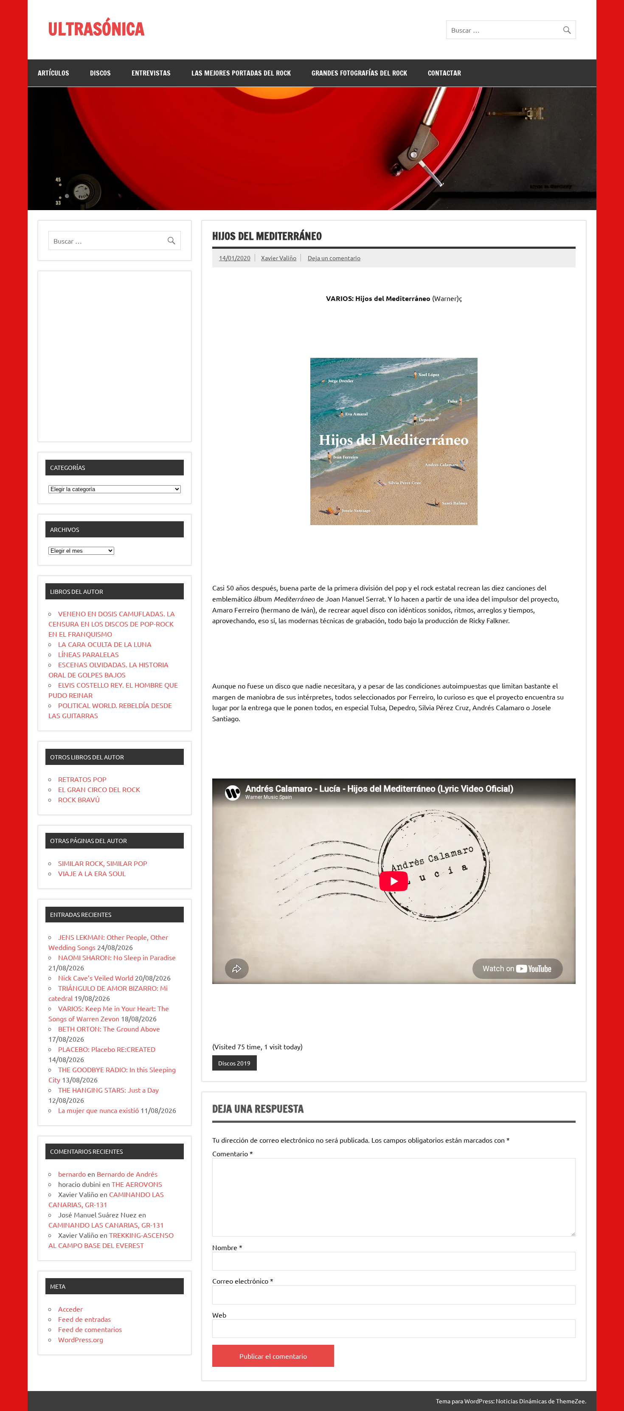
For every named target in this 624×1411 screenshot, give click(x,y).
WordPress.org (80, 1339)
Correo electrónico (242, 1280)
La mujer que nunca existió (98, 1110)
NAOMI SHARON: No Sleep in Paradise (117, 957)
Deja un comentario (334, 257)
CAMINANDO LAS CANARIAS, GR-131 (106, 1224)
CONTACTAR (444, 73)
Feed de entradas (84, 1319)
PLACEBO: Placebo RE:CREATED (106, 1049)
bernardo (72, 1173)
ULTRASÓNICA (96, 29)
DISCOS (100, 73)
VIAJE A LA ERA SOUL (92, 873)
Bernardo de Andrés (127, 1173)
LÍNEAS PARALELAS (88, 654)
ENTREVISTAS (151, 73)
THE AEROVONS (137, 1184)
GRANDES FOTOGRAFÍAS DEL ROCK (359, 73)
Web (219, 1314)
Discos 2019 (234, 1063)
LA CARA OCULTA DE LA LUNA (105, 644)
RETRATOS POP (82, 779)
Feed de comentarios (90, 1329)
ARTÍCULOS (53, 73)
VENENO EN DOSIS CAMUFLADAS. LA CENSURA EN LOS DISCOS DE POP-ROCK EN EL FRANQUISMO (111, 623)
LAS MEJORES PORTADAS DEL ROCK (241, 73)
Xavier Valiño (278, 257)
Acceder (70, 1308)
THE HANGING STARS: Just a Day (108, 1089)
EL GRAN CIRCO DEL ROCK (99, 789)
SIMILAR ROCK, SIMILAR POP (102, 863)
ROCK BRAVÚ (79, 799)
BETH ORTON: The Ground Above (109, 1028)
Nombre (227, 1247)
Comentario (232, 1153)
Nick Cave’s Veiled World (95, 977)
